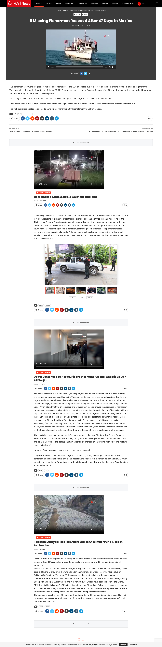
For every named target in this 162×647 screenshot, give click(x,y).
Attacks (41, 305)
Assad (40, 470)
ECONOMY (69, 4)
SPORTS (115, 4)
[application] (81, 49)
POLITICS (94, 4)
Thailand (47, 305)
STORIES (48, 4)
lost (24, 114)
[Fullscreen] (113, 67)
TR (142, 4)
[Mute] (110, 67)
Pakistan (48, 606)
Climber (41, 606)
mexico (30, 114)
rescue (36, 114)
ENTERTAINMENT (128, 4)
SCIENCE (105, 4)
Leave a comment (81, 143)
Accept (123, 645)
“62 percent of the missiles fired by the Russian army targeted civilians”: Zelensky (121, 132)
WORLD (39, 4)
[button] (81, 49)
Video (78, 14)
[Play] (48, 67)
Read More (133, 644)
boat (19, 114)
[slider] (79, 66)
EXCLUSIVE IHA (82, 4)
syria (46, 470)
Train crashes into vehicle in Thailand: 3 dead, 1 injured (31, 132)
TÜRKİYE (58, 4)
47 (15, 114)
